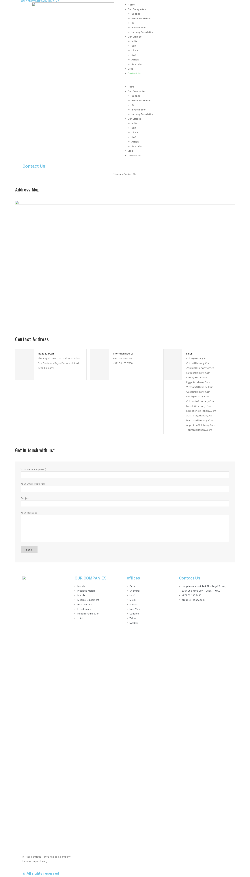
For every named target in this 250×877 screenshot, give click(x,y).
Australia (136, 64)
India (134, 41)
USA (133, 46)
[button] (177, 82)
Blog (130, 68)
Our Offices (134, 36)
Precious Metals (140, 18)
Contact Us (134, 73)
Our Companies (137, 9)
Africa (135, 59)
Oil (132, 23)
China (134, 50)
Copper (135, 13)
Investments (138, 27)
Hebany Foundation (142, 32)
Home (131, 4)
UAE (133, 55)
